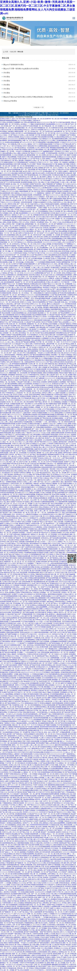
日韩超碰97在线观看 (18, 532)
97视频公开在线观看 (20, 318)
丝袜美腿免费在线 (54, 674)
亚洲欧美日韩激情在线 (63, 737)
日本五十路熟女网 (28, 146)
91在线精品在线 (27, 717)
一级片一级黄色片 (52, 600)
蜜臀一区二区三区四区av (12, 124)
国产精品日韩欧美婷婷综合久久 (57, 460)
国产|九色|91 (51, 639)
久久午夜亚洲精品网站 (18, 440)
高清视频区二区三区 (23, 436)
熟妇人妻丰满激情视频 (31, 351)
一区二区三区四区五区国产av (42, 389)
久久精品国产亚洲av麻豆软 (32, 322)
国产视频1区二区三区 (61, 347)
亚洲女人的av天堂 (14, 765)
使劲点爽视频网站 (29, 639)
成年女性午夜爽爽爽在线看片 (13, 645)
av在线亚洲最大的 (13, 687)
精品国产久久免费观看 (39, 329)
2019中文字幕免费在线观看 (13, 217)
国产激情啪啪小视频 (59, 340)
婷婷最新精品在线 (19, 727)
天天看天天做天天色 (35, 227)
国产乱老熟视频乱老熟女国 (52, 186)
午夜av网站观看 (41, 327)
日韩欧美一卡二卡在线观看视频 (59, 485)
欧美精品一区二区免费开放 (21, 732)
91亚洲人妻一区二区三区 (36, 364)
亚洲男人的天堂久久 (16, 133)
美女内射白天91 (20, 492)
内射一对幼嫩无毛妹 (18, 224)
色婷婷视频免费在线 (42, 280)
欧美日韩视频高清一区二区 (42, 128)
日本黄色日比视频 (57, 175)
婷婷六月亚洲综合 (19, 676)
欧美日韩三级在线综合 (14, 545)
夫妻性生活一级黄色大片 (11, 215)
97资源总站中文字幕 (23, 157)
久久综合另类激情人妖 (19, 155)
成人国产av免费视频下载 (14, 799)
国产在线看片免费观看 (32, 580)
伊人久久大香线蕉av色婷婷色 (29, 349)
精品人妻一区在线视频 (13, 603)
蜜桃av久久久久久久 (20, 311)
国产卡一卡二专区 (10, 168)
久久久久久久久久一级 (41, 266)
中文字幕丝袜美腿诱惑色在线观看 (40, 551)
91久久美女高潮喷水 (47, 166)
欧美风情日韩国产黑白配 (42, 645)
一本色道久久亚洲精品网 (22, 151)
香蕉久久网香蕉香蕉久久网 (55, 797)
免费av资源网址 (33, 505)
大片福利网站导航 (66, 206)
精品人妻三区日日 (12, 394)
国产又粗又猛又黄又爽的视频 (36, 463)
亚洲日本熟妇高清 (7, 311)
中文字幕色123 (50, 554)
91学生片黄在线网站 (27, 231)
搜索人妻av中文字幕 (26, 498)
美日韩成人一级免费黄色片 (28, 496)
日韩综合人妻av (69, 264)
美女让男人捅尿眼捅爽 (56, 728)
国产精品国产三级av (6, 512)
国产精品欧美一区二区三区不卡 (24, 707)
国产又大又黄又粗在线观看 (61, 122)
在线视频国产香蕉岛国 (15, 374)
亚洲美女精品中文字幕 (31, 251)
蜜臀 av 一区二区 (64, 545)
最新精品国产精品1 (43, 656)
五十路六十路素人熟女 (58, 180)
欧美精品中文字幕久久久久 (37, 162)
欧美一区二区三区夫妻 (25, 200)
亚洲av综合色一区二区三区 (24, 698)
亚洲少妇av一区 (51, 463)
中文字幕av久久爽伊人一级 (17, 805)
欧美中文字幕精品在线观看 (23, 315)
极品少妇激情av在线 (18, 433)
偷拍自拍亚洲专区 (66, 674)
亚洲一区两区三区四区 (50, 431)
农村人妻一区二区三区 (57, 574)
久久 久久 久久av (68, 126)
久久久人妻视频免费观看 (55, 200)
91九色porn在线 (45, 433)
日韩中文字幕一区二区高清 (65, 465)
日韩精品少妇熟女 (12, 476)
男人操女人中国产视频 (65, 376)
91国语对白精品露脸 (11, 567)
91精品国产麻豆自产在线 (42, 291)
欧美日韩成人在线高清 (69, 251)
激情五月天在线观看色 (55, 260)
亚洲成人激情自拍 (34, 688)
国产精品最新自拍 (39, 206)
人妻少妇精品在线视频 (21, 531)
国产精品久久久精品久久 (53, 178)
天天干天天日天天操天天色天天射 (50, 806)
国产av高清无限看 (20, 218)
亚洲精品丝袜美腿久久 (35, 423)
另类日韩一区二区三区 (45, 349)
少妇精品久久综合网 (28, 280)
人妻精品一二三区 (19, 387)
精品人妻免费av (19, 160)
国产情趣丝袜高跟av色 (69, 186)
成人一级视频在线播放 (9, 482)
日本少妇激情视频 (9, 235)
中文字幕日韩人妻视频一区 (35, 452)
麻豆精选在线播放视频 (34, 467)
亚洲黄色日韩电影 (23, 247)
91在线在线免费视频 (17, 313)
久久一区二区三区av (20, 520)
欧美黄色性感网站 (56, 569)
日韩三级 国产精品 (12, 541)
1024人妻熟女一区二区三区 (33, 229)
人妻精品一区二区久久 (13, 276)
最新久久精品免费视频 (9, 157)
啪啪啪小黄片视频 (63, 164)
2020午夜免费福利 (63, 534)
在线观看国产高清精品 (44, 796)
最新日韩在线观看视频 (49, 157)
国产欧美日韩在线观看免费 (59, 249)
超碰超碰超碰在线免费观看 (28, 728)
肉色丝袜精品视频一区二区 (8, 278)
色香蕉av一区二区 (63, 168)
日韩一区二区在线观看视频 (52, 767)
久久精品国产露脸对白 (65, 324)
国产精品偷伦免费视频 (28, 342)
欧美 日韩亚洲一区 (66, 736)
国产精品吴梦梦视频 (17, 351)
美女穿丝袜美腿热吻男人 (30, 714)
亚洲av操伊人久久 (51, 197)
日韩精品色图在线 (64, 523)
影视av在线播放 (36, 678)
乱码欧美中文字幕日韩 (29, 256)
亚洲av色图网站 (10, 592)
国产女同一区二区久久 (51, 168)
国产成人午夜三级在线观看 (18, 572)
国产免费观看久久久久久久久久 (63, 224)
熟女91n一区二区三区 (65, 612)
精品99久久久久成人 (69, 456)
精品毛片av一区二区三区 (19, 601)
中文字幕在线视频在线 (53, 411)
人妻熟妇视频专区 (63, 649)
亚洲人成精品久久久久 (25, 596)
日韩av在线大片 (21, 187)
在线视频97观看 (71, 511)
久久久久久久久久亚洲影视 (16, 138)
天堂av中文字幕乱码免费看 (10, 407)
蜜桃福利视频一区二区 (34, 155)
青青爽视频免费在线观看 (7, 423)
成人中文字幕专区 (48, 356)
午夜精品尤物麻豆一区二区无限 (66, 750)
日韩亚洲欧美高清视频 (38, 220)
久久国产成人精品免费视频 (58, 231)
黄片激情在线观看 (33, 694)
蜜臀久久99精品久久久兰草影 (9, 523)
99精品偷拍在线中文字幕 (49, 164)
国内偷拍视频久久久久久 (33, 166)
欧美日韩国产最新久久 (7, 701)
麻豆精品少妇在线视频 (50, 324)
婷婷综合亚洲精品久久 (26, 266)
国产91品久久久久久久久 (59, 627)
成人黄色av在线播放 (14, 487)
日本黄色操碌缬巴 (67, 189)
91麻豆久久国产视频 (31, 358)
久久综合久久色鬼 (57, 187)
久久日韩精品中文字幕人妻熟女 (45, 487)
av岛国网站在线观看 (57, 298)
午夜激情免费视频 (48, 229)
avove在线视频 (24, 687)
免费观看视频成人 (32, 198)
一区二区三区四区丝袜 (46, 131)
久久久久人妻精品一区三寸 (29, 144)
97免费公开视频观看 (60, 396)
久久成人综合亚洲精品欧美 (64, 222)
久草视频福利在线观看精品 (8, 721)
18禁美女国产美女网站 (69, 209)
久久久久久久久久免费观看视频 (34, 273)
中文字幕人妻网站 (70, 247)
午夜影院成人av (24, 227)
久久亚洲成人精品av (62, 639)
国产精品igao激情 (68, 344)
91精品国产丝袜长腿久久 (24, 382)
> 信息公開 (12, 51)
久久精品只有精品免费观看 (18, 238)
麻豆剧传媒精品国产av (16, 298)
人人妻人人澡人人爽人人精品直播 (54, 636)
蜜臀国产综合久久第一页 (10, 284)
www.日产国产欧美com (34, 158)
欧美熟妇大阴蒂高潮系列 (32, 808)
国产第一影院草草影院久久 (65, 380)
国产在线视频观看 (62, 531)
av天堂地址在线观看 (54, 607)
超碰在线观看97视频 (59, 198)
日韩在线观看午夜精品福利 (42, 320)
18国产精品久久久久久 (34, 805)
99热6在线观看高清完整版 (45, 137)
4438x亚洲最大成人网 (41, 403)
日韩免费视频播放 (57, 238)
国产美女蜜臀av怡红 (14, 325)
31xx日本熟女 (4, 805)
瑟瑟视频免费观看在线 (54, 189)
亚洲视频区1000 (18, 122)
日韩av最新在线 (49, 364)
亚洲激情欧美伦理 (9, 587)
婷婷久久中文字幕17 (21, 685)
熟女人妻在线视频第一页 (42, 529)
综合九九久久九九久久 (28, 672)
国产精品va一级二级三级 (42, 231)
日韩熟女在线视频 (13, 137)
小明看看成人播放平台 (22, 354)
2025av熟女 (25, 222)
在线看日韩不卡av (42, 456)
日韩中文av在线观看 (37, 129)
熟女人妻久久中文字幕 (46, 447)
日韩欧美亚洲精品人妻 (69, 331)
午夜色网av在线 (15, 398)
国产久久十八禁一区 (50, 129)
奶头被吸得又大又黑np (45, 202)
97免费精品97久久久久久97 (21, 400)
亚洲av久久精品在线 (11, 247)
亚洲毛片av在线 (54, 425)
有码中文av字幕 (53, 449)
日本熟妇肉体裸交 (57, 244)
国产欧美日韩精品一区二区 (61, 349)
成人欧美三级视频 (37, 168)
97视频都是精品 (7, 803)
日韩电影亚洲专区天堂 (38, 178)
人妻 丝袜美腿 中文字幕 (32, 135)
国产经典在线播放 (28, 612)
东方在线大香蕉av (30, 560)
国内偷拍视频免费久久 (30, 264)
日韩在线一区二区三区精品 (20, 293)
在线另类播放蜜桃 (12, 661)
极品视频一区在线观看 (69, 806)
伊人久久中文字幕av (62, 133)
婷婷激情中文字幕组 (65, 576)
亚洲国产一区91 (29, 298)
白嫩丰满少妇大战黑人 (39, 173)
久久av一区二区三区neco (15, 465)
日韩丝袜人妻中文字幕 (42, 619)
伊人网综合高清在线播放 (40, 269)
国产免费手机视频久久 (67, 483)
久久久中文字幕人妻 (28, 619)
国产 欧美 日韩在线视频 (55, 503)
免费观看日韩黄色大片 (22, 431)
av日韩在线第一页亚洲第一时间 (33, 465)
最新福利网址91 (5, 209)
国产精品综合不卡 (64, 307)
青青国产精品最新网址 (36, 576)
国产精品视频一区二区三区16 (63, 338)
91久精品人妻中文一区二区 (59, 661)
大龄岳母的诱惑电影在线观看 (59, 563)
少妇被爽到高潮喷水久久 (67, 589)
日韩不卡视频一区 (44, 207)
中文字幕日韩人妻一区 (65, 197)
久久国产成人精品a (40, 300)
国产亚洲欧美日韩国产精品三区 (43, 474)
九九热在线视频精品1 (8, 260)
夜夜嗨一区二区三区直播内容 (64, 218)
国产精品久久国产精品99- (18, 451)
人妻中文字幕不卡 (56, 320)
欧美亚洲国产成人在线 (15, 347)
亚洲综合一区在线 (52, 748)
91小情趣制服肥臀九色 (19, 663)
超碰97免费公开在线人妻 (52, 296)
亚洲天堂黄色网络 (34, 394)
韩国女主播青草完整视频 (67, 449)
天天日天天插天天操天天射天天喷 (46, 217)
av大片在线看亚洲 (44, 514)
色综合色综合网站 (5, 612)
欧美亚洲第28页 (51, 173)
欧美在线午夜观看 (41, 549)
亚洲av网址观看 (64, 727)
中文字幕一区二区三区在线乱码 (15, 763)
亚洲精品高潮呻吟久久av (58, 625)
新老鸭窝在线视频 (26, 182)
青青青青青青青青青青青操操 (24, 716)
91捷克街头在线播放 (11, 200)
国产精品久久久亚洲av (17, 135)
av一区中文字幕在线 (15, 146)
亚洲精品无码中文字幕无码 (59, 291)
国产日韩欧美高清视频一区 (63, 158)
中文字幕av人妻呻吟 (39, 761)
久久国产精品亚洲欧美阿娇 (57, 295)
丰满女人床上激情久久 (53, 282)
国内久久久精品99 (47, 805)
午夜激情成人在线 (17, 705)
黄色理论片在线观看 (27, 529)
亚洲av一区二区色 (50, 222)
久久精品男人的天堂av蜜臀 (42, 698)
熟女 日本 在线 (21, 287)
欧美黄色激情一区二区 (50, 171)
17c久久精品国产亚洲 (66, 220)
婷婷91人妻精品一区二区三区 (51, 177)
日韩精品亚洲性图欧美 (40, 498)
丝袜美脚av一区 (55, 354)
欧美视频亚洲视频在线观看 (23, 195)
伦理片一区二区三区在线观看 (60, 529)
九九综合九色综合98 (64, 609)
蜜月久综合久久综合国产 (56, 610)
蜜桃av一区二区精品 (32, 589)
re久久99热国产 (14, 683)
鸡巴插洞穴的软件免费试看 (29, 768)
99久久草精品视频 (16, 438)
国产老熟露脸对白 (42, 425)
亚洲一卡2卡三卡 (26, 365)
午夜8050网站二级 (25, 329)
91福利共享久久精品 (8, 195)
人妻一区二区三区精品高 (56, 247)
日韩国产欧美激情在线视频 (26, 494)
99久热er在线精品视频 (25, 649)
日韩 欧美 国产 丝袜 (39, 235)
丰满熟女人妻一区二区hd (66, 398)
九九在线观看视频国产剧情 (20, 369)
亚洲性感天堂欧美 (59, 362)
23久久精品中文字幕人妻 (10, 327)
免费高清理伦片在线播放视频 (23, 422)
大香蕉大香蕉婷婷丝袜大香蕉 (52, 527)
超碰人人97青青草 (28, 331)
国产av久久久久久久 (26, 142)
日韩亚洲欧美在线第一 (50, 285)
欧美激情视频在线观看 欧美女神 (10, 180)
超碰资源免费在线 (39, 282)
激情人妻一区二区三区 (22, 605)
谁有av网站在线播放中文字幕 (27, 569)
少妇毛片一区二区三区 (52, 638)
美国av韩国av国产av (56, 471)
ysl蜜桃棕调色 (29, 300)
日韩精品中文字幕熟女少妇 (38, 650)
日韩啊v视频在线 (52, 565)
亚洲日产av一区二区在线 (52, 438)
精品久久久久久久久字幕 (44, 122)
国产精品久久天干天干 (22, 454)
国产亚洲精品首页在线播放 (64, 491)
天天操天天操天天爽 (35, 516)
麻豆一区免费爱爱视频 (69, 552)
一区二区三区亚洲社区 (18, 345)
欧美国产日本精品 (21, 423)
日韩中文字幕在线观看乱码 (64, 554)
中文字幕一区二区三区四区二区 (46, 342)
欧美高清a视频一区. (70, 520)
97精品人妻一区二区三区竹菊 (56, 721)
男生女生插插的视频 (70, 728)
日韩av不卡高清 (27, 209)
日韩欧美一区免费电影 (37, 222)
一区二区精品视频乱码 (36, 293)
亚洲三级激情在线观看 (53, 598)
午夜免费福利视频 (5, 458)
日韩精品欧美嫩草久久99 (40, 674)
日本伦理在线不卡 (26, 325)
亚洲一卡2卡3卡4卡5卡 (64, 342)
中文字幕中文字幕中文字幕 (36, 253)
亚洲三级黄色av (15, 193)
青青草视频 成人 (57, 580)
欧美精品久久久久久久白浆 (61, 474)
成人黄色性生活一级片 (7, 249)
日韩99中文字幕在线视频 (35, 149)
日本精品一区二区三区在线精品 (10, 801)
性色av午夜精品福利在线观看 (50, 204)
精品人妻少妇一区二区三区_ (20, 500)
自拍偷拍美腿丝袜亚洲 (9, 336)
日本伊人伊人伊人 (64, 434)
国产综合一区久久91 (44, 482)
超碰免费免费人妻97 (66, 253)
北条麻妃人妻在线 (37, 365)
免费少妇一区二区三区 (69, 767)
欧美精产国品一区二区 (40, 276)
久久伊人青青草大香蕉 (42, 148)
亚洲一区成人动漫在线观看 (30, 741)
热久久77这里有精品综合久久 (30, 525)
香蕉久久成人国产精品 (53, 761)
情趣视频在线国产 (48, 151)
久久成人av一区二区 (69, 752)
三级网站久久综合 (61, 423)
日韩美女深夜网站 (56, 476)
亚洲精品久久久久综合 (64, 157)
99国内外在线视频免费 (13, 169)
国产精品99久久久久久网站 (46, 140)
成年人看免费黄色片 (22, 516)
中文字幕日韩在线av (27, 291)
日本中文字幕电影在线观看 (37, 369)
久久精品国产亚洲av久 (50, 258)
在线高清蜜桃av (14, 266)
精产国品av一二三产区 (53, 220)
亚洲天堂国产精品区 (69, 719)
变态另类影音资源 (67, 621)
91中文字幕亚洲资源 (31, 309)
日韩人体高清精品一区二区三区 (24, 333)
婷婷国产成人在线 (17, 175)
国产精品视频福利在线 (38, 581)
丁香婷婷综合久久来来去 (25, 189)
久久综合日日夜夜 (70, 663)
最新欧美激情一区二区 (27, 540)
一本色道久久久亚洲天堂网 (44, 353)
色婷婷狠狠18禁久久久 (54, 512)
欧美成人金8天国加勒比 (42, 567)
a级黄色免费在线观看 (57, 433)
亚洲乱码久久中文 (33, 238)
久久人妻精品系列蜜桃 (32, 492)
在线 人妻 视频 (13, 213)
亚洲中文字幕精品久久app (56, 336)
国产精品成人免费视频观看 (50, 240)
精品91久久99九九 (61, 213)
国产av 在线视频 (36, 491)
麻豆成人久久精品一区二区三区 (10, 668)
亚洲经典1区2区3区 (57, 128)
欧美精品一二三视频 (27, 124)
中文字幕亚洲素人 (47, 396)
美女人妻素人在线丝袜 (20, 153)
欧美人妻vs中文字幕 (30, 471)
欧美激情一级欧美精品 (47, 601)
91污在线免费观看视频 (56, 768)
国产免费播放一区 (59, 184)
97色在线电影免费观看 (63, 420)
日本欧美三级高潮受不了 (68, 177)
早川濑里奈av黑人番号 (46, 198)
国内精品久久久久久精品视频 (22, 367)
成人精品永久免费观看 (53, 371)
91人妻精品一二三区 (17, 549)
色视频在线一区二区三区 (34, 324)
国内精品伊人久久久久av (9, 638)
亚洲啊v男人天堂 (53, 498)
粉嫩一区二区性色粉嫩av (15, 251)
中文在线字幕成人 (63, 416)
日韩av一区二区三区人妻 (61, 271)
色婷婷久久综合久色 (49, 423)
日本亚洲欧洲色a (13, 227)
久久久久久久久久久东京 (40, 629)
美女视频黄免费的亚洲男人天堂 (62, 138)
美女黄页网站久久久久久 (27, 378)
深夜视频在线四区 (38, 186)
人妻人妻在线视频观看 (7, 282)
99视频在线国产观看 (54, 403)
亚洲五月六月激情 (17, 360)
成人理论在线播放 (47, 676)
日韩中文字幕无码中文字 (15, 667)
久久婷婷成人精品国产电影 (54, 385)
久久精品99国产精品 (11, 614)
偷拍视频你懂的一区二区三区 (24, 128)
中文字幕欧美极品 (68, 305)
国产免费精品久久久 (65, 578)
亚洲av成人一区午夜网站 (7, 258)
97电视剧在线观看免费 (23, 556)
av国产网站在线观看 (67, 458)
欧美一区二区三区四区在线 (12, 574)
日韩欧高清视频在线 (47, 394)
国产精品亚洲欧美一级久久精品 (45, 169)
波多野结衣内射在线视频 (33, 547)
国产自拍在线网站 (45, 688)
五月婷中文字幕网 (16, 264)
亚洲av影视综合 (50, 614)
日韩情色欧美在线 (62, 285)
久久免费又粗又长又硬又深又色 (15, 338)
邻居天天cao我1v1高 (18, 443)
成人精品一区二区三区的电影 (20, 184)
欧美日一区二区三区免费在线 (41, 391)
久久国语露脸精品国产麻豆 (36, 554)
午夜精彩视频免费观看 (16, 796)
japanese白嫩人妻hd (8, 445)
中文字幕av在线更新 (47, 585)
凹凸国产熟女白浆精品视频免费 (45, 333)
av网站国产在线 (7, 750)
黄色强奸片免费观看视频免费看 (44, 501)
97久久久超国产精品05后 (52, 233)
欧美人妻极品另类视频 (27, 407)
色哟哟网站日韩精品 (6, 754)
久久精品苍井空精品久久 (39, 668)
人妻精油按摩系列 (29, 362)
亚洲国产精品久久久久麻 (50, 284)
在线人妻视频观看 (40, 598)
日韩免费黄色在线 (61, 333)
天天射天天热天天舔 (61, 572)
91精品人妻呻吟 (45, 699)
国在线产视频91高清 (28, 792)
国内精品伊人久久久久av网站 (23, 474)
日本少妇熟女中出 (29, 594)
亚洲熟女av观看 (69, 200)
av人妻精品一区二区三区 (28, 772)
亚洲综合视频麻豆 (45, 703)
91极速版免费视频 (28, 799)
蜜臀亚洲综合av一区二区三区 (59, 652)
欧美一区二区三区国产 (37, 233)
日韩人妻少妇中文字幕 (23, 797)
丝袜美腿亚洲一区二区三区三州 (63, 131)
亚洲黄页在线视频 (62, 616)
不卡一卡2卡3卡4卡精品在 (35, 725)
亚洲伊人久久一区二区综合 (37, 304)
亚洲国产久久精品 (69, 462)
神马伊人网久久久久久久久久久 (32, 171)
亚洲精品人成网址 (17, 507)
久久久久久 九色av (33, 803)
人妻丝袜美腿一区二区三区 (54, 344)
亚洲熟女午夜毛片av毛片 (23, 670)
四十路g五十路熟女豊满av (8, 211)
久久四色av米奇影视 (6, 122)
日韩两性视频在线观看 (45, 144)
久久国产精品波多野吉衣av (42, 472)
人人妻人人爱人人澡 (37, 267)
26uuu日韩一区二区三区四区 (39, 500)
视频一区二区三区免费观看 (8, 690)
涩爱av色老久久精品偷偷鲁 (33, 440)
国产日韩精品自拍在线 (24, 211)
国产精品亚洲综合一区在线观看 (24, 148)
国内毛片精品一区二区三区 (41, 603)
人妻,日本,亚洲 (71, 276)
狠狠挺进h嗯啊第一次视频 (10, 674)
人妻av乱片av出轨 (15, 456)
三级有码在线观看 (9, 354)
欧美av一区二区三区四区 (7, 187)
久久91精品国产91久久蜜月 (20, 344)
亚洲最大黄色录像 (7, 318)
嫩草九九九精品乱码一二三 (55, 304)
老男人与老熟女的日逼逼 (37, 344)
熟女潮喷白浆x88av (39, 325)
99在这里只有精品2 (61, 665)
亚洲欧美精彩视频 (10, 757)
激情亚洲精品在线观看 (55, 594)
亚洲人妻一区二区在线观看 (17, 324)
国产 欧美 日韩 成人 (43, 471)
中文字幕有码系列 (44, 451)
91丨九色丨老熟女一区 (54, 162)
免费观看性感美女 (62, 463)
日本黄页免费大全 (42, 560)
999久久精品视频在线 (68, 178)
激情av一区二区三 (17, 745)
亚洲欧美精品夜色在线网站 (64, 378)
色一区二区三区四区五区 (27, 561)
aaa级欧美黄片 (4, 298)
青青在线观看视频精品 (7, 178)
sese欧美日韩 (54, 618)
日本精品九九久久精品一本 (63, 151)
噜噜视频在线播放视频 (57, 148)
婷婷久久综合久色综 (54, 543)
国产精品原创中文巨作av (22, 178)
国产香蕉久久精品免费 (24, 168)
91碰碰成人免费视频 (68, 162)
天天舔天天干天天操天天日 (28, 634)
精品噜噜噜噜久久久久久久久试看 (56, 124)
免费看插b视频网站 (23, 551)
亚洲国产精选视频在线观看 (14, 385)
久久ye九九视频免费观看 (42, 345)
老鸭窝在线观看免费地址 (34, 287)
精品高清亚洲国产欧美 (58, 792)
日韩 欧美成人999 (26, 180)
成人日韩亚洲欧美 (61, 318)
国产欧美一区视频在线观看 (13, 256)
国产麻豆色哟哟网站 (31, 138)
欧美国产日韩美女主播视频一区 (22, 458)
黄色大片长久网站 (13, 378)
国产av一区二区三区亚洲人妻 (22, 570)
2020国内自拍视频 (39, 371)
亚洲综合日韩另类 (32, 654)
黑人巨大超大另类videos (48, 275)
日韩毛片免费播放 (44, 309)
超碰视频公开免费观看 (52, 670)
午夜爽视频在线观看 (30, 552)
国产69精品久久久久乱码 (20, 554)
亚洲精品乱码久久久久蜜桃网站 (32, 527)
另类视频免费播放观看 (55, 696)
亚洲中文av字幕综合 (24, 736)
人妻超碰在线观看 (61, 614)
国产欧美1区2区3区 (59, 710)
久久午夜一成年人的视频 (39, 367)
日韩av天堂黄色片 (66, 547)
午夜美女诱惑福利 (33, 601)
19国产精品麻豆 (8, 474)
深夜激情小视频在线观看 (15, 131)
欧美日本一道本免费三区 (42, 799)
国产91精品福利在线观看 (66, 429)
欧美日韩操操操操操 (30, 133)
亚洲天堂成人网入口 (69, 509)
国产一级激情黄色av (28, 607)
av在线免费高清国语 (8, 670)
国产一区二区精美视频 (25, 186)
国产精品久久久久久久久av (51, 195)
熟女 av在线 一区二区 (55, 456)
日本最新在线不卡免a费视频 (64, 356)
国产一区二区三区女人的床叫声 (19, 126)
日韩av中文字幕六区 (19, 536)
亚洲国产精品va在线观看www (62, 322)
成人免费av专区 (24, 650)
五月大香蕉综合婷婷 (45, 175)
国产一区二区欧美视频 (28, 169)
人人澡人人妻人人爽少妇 (12, 342)
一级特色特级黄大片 (50, 465)
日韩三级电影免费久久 (9, 429)
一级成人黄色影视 (26, 389)
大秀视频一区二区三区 (41, 407)
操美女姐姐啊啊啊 (41, 607)
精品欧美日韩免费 (56, 645)
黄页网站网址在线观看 (30, 414)
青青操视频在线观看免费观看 (50, 794)
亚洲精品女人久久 (36, 151)
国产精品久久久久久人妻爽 (45, 496)
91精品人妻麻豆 (63, 171)
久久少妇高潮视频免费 (12, 496)
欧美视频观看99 (35, 683)
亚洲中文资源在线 (47, 340)
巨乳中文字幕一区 (24, 462)
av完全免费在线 (32, 723)
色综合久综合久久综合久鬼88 (36, 536)
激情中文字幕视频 (45, 580)
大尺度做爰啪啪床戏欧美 (11, 409)
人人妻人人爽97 (32, 482)
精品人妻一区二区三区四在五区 (29, 699)
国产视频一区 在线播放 (66, 240)
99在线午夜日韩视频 (20, 149)
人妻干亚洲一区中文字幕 (21, 304)
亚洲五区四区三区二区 (18, 483)
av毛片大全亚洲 (66, 242)
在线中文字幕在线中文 (55, 209)
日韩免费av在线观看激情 (18, 418)
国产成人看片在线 (34, 191)
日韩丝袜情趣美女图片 (28, 487)
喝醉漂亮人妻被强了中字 (17, 207)
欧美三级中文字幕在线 (39, 583)
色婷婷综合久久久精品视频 (32, 360)
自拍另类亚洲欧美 (68, 385)
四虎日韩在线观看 (47, 271)
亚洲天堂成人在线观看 (40, 382)
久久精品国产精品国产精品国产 (57, 315)
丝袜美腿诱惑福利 (33, 572)
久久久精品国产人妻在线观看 (19, 794)
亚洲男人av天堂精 (58, 663)
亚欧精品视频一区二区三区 (17, 197)
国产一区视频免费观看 (25, 614)
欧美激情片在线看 (42, 552)
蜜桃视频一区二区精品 (51, 576)
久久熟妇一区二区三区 (23, 258)
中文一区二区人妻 (12, 233)
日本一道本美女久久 (18, 514)
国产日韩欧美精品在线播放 (57, 756)
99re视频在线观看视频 (26, 449)
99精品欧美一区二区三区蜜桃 (53, 126)
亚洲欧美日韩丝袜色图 (9, 551)
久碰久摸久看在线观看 (43, 476)
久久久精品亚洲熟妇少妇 (12, 231)
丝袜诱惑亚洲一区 (69, 717)
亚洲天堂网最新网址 (43, 569)
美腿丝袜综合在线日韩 (63, 440)
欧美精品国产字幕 (5, 705)
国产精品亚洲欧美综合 (56, 719)
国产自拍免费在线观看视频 (34, 356)
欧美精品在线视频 (7, 520)
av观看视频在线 (64, 204)
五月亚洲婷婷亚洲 (66, 371)
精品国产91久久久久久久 (40, 278)
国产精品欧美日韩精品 (67, 500)
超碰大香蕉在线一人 (25, 674)
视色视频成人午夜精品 (9, 478)
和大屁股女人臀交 (28, 501)
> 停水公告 (19, 51)
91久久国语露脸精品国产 (21, 162)
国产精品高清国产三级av (8, 698)
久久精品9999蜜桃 (60, 229)
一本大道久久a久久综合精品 (30, 658)
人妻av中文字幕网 (14, 320)
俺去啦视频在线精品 (26, 316)
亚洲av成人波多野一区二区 (23, 235)
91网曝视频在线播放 (17, 609)
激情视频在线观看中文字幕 (55, 454)
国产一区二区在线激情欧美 (59, 391)
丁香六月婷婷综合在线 (27, 416)
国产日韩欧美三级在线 (58, 451)
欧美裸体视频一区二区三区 (63, 414)
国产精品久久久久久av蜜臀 (36, 153)
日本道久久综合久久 (39, 189)
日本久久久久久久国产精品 (44, 362)
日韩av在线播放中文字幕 (58, 256)
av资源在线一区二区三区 (23, 393)
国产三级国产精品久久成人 (20, 590)
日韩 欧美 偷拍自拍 (36, 770)
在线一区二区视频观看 (65, 284)
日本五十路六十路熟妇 (64, 536)
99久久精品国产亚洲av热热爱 (17, 158)
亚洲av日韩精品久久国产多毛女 (48, 507)
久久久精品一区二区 (57, 801)
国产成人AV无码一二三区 (43, 541)
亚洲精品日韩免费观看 (58, 698)
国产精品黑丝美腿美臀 (9, 652)
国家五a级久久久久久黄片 (8, 563)
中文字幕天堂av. (13, 391)
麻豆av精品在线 (63, 255)
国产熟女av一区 (5, 144)
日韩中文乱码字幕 (7, 149)
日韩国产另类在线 (23, 665)
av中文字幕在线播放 (48, 409)
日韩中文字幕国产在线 (18, 521)
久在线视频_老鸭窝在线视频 (42, 596)
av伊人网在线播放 (35, 434)
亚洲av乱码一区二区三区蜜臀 (62, 358)
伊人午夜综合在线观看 (60, 734)
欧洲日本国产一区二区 (46, 654)
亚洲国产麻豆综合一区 (65, 618)
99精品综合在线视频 (33, 418)
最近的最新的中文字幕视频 (38, 543)
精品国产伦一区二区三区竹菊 (46, 133)
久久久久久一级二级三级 (62, 685)
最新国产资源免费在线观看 (13, 527)
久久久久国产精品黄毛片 (59, 596)
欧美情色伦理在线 (70, 433)
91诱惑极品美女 (52, 649)
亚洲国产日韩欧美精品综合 (23, 592)
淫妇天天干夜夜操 (46, 322)
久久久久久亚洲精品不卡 (30, 518)
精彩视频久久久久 (49, 687)
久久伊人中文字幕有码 (11, 177)
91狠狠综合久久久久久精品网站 (12, 679)
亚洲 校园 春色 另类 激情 (8, 797)
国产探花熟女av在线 (56, 558)
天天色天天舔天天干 (33, 226)
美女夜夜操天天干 (7, 472)
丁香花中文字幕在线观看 (30, 737)
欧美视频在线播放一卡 (59, 418)
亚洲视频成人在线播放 (60, 402)
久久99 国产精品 (31, 587)
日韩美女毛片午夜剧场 (31, 759)
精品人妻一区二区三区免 (61, 445)
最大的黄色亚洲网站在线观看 (24, 249)
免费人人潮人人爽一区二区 (42, 511)
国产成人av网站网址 (67, 211)
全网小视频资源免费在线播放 (58, 560)
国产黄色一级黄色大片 (45, 445)
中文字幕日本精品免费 (46, 351)
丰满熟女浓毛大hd (54, 407)
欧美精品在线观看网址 (61, 590)
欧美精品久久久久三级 (31, 739)
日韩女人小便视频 (14, 525)
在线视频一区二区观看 (53, 235)
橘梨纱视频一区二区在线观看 (18, 373)
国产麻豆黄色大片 (57, 803)
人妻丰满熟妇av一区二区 (55, 422)
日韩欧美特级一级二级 (20, 512)
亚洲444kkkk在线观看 (46, 387)
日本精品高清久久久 (42, 667)
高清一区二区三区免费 (55, 269)
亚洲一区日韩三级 (16, 209)
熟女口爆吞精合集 (60, 364)
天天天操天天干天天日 (43, 792)
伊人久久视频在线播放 (46, 358)
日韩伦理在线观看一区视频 (29, 202)
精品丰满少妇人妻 (52, 605)
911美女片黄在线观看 (65, 779)
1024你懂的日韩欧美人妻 (55, 316)
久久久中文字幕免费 (43, 256)
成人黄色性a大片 (7, 585)
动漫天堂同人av (58, 202)
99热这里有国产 (11, 436)
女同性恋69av (16, 244)
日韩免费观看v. (37, 195)
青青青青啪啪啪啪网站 (15, 140)
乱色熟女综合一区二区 (29, 656)
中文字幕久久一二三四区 (63, 487)
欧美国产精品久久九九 (33, 187)
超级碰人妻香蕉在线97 (60, 442)
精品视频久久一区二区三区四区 (47, 313)
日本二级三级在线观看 (27, 402)
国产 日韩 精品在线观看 (54, 690)
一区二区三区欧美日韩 (12, 302)
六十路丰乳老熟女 (14, 629)
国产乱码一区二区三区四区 (24, 260)
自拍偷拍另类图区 (56, 532)
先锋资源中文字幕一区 (25, 278)
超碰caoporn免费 (68, 656)
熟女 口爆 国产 (8, 229)
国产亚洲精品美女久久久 (45, 264)
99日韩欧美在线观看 (8, 716)
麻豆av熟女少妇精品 (17, 471)
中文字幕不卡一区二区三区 (22, 692)
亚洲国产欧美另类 (35, 184)
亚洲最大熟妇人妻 (70, 610)
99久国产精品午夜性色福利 (8, 558)
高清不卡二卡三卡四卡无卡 (8, 730)
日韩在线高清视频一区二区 (40, 558)
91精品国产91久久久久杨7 (46, 218)
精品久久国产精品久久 (7, 434)
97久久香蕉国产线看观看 (55, 300)
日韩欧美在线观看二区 (20, 803)
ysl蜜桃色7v (17, 754)
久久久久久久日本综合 (53, 253)
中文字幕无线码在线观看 (37, 411)
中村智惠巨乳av (64, 329)
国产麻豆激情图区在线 (22, 770)
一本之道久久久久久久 (44, 634)
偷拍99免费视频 (63, 565)
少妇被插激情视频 (61, 140)
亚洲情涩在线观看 (69, 703)
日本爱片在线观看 (57, 688)
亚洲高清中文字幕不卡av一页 (61, 384)
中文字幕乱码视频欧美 (28, 621)
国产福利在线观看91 (9, 189)
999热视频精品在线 (65, 287)
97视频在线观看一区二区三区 (57, 549)
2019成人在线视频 (45, 492)
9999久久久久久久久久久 (31, 630)
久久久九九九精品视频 (11, 173)
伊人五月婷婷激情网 (39, 142)
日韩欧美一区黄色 (54, 278)
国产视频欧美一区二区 (40, 336)
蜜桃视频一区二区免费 (59, 679)
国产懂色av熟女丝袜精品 (42, 625)
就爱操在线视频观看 (33, 538)
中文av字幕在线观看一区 (68, 667)
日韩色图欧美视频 (66, 607)
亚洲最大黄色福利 (41, 561)
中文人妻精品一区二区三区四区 (65, 763)
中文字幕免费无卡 (32, 334)
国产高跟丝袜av (18, 734)
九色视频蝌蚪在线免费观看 (58, 641)
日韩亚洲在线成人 (65, 236)
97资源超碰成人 (70, 792)
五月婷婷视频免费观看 (11, 596)
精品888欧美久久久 (27, 320)
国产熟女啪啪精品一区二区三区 (49, 589)
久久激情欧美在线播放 (67, 146)
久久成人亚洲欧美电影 (52, 182)
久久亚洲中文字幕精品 (19, 226)
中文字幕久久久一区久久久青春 (65, 409)
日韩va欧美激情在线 (30, 122)
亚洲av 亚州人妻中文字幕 (65, 431)
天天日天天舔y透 (67, 266)
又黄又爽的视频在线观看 (22, 285)
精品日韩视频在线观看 (39, 315)
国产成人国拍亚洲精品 (15, 741)
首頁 (6, 51)
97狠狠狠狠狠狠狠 (49, 420)
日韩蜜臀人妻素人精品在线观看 (19, 781)
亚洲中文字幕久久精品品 (41, 478)
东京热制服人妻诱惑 (19, 271)
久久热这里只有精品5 (26, 509)
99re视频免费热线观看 (16, 639)
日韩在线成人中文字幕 (36, 687)
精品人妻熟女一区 (64, 498)
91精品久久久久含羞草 (61, 654)
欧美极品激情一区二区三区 (46, 774)
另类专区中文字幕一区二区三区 (62, 634)
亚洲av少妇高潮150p (45, 289)
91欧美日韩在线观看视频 (40, 717)
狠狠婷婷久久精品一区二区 (33, 160)
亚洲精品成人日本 (29, 549)
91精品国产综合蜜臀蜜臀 (17, 358)
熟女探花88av (69, 362)
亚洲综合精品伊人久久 (27, 632)
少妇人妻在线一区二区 (13, 291)
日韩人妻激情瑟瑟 (35, 157)
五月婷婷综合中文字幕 (15, 712)
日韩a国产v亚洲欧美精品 (51, 267)
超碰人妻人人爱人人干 (55, 668)
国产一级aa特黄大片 (27, 403)
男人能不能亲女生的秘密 (24, 336)
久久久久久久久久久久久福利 (52, 242)
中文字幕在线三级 (24, 380)
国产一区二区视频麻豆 (60, 135)
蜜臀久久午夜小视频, (26, 511)
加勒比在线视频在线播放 (50, 373)
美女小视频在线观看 (66, 759)
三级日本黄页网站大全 (47, 630)
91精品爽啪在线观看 (52, 142)
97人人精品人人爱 (57, 480)
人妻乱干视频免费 (47, 184)
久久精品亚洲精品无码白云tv (21, 129)
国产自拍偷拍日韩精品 (45, 747)
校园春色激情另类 (68, 269)
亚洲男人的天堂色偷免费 (51, 236)
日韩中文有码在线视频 (44, 679)
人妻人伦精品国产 (5, 576)
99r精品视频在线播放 (6, 808)
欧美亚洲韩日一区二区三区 (44, 734)
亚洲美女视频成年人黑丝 (66, 160)
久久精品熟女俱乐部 (54, 712)
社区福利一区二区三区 (18, 166)
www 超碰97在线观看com (60, 393)
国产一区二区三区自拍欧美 (20, 576)
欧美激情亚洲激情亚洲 (63, 708)
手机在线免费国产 (28, 625)
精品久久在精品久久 (37, 380)
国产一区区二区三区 (23, 204)
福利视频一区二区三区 (69, 403)
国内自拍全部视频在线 (32, 609)
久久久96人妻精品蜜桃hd (55, 413)
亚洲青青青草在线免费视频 (61, 681)
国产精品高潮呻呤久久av (66, 313)
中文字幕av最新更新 (49, 531)
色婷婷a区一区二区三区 (62, 505)
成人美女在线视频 (54, 280)
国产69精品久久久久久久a (26, 295)
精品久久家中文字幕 (38, 398)
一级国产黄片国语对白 (36, 531)
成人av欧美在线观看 (30, 313)
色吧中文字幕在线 (23, 233)
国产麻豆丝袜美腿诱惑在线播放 (40, 354)
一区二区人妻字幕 (34, 794)
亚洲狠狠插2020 (11, 275)
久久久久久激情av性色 (68, 570)
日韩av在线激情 (43, 768)
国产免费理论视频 (48, 590)
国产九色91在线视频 (11, 505)
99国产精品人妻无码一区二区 (43, 402)
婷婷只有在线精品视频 (36, 752)
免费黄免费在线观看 (17, 289)
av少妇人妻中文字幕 (51, 452)
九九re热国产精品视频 (37, 296)
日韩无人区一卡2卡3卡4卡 (52, 458)
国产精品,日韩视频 (69, 796)
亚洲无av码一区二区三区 (46, 347)
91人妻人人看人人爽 (66, 182)
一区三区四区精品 (57, 796)
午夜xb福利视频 (36, 340)
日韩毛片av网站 (46, 393)
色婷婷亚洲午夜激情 (24, 173)
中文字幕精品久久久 (45, 138)
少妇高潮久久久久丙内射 (65, 153)
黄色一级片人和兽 (49, 732)
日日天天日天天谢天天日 (10, 236)
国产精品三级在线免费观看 (38, 454)
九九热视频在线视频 (29, 641)
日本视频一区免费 (30, 521)
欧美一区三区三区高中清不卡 (15, 240)
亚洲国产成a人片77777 (23, 719)
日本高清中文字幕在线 (38, 556)
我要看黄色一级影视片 (44, 193)
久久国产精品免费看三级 (59, 525)
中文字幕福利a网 (26, 398)
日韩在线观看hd (45, 226)
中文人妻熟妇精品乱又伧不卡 (30, 703)
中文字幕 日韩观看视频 (65, 246)
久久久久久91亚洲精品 (43, 672)
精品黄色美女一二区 (52, 523)
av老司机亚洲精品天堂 (22, 434)
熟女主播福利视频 (47, 360)
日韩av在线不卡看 (60, 155)
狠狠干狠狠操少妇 (27, 545)
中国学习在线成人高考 (20, 750)
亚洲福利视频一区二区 (66, 600)
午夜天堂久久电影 (12, 380)
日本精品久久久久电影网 (62, 790)
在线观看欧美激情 (69, 676)
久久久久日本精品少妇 (36, 701)
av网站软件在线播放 (10, 246)
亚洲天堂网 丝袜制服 (19, 164)
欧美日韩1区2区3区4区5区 (19, 463)
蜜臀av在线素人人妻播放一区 (40, 485)
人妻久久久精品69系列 (31, 507)
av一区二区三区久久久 (58, 345)
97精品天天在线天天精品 (15, 696)
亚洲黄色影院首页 (32, 451)
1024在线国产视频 (68, 320)
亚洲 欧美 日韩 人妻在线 (56, 540)
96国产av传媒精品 (66, 354)
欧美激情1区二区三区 (46, 224)
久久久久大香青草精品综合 (30, 374)
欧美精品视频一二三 (31, 262)
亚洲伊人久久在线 (25, 302)
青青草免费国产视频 (42, 743)
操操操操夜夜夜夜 (53, 146)
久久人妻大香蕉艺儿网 (29, 442)
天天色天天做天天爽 (28, 217)
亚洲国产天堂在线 (66, 438)
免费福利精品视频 (54, 500)
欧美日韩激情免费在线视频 (46, 414)
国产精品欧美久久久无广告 (29, 681)
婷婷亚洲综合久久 (40, 716)
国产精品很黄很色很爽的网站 (62, 447)
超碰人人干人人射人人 (41, 260)
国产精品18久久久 (16, 607)
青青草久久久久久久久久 (58, 226)
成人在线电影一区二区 (7, 333)
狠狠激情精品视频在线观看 (56, 785)
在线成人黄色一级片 (61, 777)
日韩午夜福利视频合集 (31, 175)
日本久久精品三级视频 (44, 244)
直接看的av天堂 (17, 222)
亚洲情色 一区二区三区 (18, 356)
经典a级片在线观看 (63, 191)
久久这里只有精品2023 (23, 220)
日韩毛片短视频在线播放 (48, 191)
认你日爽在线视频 (36, 258)
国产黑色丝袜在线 (45, 418)
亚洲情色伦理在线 (29, 696)
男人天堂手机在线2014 (65, 129)
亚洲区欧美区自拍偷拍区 (64, 173)
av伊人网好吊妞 (39, 438)
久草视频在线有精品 (64, 311)
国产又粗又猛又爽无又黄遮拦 (34, 420)
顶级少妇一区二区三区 (19, 725)
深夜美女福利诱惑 (52, 489)
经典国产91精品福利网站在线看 (16, 334)
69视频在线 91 (29, 345)
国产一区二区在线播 (19, 255)
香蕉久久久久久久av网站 (36, 246)
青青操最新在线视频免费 (19, 364)
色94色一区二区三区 (12, 402)
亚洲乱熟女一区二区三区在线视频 (49, 759)
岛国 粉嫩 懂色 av (58, 741)
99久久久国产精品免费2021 (35, 255)
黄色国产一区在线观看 (25, 236)
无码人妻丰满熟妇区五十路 (14, 362)
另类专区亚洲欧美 (28, 438)
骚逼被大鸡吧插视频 (6, 405)
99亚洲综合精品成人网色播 (20, 411)
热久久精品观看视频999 (31, 289)
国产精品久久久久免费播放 (26, 327)
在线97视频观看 (69, 128)
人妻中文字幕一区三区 (53, 206)
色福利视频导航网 (56, 309)
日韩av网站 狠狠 (17, 171)
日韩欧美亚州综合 (59, 443)
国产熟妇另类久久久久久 (45, 442)
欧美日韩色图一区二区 (36, 126)
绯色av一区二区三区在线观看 (41, 180)
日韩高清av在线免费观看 (34, 242)
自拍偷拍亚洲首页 (40, 124)
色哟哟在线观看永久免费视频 (56, 382)
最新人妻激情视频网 (21, 191)
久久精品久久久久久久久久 (68, 142)
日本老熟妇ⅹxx (13, 206)
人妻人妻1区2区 (38, 236)
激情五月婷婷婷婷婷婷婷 (65, 217)
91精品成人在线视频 (70, 207)
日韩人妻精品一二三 (48, 158)
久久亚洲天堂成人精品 (54, 251)
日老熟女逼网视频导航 (63, 262)
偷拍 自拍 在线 (58, 353)
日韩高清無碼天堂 (69, 422)
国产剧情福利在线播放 (15, 280)
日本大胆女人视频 (26, 629)
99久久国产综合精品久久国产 (15, 547)
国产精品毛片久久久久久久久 (37, 565)
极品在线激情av (39, 786)
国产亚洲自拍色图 (14, 658)
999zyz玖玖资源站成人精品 (17, 480)
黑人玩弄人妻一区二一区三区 (37, 512)
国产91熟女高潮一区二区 (39, 797)
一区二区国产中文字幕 (34, 271)
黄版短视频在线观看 (12, 632)
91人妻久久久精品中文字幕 (47, 737)
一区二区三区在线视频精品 (39, 211)
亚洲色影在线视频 (46, 135)
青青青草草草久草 (41, 696)
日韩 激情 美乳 (4, 794)
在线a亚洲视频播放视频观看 (11, 389)
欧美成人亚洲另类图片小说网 (60, 551)
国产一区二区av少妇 (51, 246)
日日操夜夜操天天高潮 (48, 213)
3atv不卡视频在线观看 (12, 371)
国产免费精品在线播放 (23, 491)
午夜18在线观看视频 (43, 772)
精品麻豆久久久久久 (51, 311)
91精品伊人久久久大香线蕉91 (36, 197)
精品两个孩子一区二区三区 (16, 300)
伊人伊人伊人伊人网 (56, 207)
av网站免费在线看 (50, 616)
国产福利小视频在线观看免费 (57, 215)
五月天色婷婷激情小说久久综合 (51, 678)
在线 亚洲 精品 (65, 195)
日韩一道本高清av (28, 645)
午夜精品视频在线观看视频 (21, 340)
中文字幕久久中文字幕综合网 (62, 144)
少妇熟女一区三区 (66, 592)
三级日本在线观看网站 (39, 302)
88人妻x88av (43, 251)
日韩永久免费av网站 (61, 496)
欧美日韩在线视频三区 (57, 772)
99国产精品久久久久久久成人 (29, 801)
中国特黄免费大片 (38, 616)
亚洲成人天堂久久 (60, 166)
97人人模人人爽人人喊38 (19, 578)
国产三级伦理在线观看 (60, 289)
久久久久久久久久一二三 (28, 193)
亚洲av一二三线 (20, 587)
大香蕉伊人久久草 (59, 739)
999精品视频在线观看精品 (44, 427)
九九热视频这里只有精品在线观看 (12, 630)
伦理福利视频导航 (19, 229)
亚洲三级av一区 (63, 227)
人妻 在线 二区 (28, 385)
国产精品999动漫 (53, 561)
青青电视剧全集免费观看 (64, 275)
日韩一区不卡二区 (32, 218)
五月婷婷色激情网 (51, 153)
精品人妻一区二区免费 (59, 472)
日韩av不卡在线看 (54, 211)
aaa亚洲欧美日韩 (46, 187)
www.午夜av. (40, 621)
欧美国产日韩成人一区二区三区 (50, 683)
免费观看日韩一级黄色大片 (29, 534)
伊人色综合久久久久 (55, 331)
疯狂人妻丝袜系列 (66, 482)
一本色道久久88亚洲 (52, 329)
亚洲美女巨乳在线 (14, 672)
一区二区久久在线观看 (19, 198)
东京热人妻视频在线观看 (54, 369)
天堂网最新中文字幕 (47, 338)
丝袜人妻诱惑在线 (63, 149)
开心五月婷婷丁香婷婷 (34, 164)
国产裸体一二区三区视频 (24, 757)
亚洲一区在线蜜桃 (58, 334)
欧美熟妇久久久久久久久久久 (42, 384)
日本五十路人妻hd (38, 182)
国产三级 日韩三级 (51, 556)
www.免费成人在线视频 (7, 770)
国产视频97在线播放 (50, 725)
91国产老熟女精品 (14, 534)
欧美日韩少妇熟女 (34, 275)
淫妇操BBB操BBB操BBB (32, 338)
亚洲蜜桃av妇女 (64, 794)
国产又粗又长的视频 (42, 641)
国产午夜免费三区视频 (59, 193)
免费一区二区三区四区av (30, 140)
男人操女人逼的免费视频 (50, 160)
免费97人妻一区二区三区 (14, 790)
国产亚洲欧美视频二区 (28, 427)
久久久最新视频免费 (51, 398)
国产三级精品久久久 (38, 405)
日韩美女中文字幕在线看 (47, 505)
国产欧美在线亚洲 (32, 663)
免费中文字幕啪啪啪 (21, 756)
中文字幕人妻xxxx (10, 287)
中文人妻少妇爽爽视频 (51, 149)
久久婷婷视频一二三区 (40, 422)
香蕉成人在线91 (23, 505)
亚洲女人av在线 (23, 394)
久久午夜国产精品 (49, 708)
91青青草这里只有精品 (20, 253)
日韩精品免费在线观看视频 (35, 311)
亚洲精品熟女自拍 (35, 284)
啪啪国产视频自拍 (23, 284)
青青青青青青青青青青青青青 (49, 727)
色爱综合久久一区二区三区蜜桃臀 (19, 267)
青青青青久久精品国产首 (50, 287)
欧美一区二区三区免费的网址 (39, 247)
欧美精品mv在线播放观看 (38, 605)
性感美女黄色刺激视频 (12, 142)
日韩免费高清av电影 (35, 431)
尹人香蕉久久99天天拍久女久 (22, 405)
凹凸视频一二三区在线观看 (25, 652)
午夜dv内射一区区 (22, 246)
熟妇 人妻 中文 (13, 462)
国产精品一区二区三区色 (28, 244)
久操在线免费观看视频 (68, 280)
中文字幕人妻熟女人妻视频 (53, 786)
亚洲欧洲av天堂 (15, 144)
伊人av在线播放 (14, 449)
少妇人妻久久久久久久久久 (45, 745)
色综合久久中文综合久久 (28, 425)
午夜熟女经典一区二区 (38, 523)
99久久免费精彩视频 (40, 146)
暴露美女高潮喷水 (24, 523)
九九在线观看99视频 (49, 440)
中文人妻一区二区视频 (25, 503)
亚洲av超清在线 (44, 694)
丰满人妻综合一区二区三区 (35, 636)
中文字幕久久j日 (14, 747)
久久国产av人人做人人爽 (66, 605)
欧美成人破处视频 (63, 436)
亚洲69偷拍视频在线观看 (42, 298)
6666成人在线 (19, 445)
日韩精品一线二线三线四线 (33, 307)
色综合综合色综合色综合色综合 (15, 469)
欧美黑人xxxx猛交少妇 (41, 331)
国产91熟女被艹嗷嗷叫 (11, 296)
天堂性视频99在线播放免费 (19, 688)
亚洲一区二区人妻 (35, 177)
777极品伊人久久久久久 (9, 186)
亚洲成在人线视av (65, 638)
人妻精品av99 (9, 531)
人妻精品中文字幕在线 (31, 447)
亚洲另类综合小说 (23, 177)
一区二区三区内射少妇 (31, 131)
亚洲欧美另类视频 (41, 639)
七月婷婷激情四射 (14, 529)
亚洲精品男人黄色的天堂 (43, 494)
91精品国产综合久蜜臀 (67, 267)
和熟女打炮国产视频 (65, 373)
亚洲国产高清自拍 (38, 458)
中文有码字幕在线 (58, 623)
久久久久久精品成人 (55, 266)
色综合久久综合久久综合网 (28, 137)
